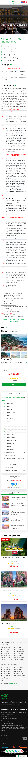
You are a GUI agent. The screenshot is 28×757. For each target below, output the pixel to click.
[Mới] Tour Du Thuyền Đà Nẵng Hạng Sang (13, 460)
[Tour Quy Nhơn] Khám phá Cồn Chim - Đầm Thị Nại (13, 558)
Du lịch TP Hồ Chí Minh (11, 440)
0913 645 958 (6, 716)
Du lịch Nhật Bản (6, 673)
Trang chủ (11, 28)
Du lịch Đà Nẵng (9, 403)
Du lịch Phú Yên (9, 425)
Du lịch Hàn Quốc (6, 671)
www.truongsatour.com (8, 723)
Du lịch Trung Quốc (6, 669)
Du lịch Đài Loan (6, 679)
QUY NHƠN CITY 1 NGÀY (9, 624)
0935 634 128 (6, 718)
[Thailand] (26, 2)
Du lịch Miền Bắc (10, 449)
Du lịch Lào (4, 681)
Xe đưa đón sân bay (20, 675)
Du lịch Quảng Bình (10, 413)
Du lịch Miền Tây (10, 431)
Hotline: (14, 480)
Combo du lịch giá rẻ (9, 455)
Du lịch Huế (8, 406)
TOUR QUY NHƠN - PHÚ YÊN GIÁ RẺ (12, 591)
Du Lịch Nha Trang (10, 419)
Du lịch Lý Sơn (9, 416)
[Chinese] (24, 2)
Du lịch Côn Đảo (9, 446)
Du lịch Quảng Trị (10, 443)
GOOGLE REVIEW (13, 683)
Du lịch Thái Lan (6, 667)
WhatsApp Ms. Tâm (12, 751)
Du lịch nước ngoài (9, 452)
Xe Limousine (18, 669)
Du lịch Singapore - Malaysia (6, 676)
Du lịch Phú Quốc (10, 434)
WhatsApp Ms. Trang (9, 751)
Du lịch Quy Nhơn (15, 31)
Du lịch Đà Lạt (9, 422)
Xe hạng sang (18, 671)
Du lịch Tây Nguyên (10, 437)
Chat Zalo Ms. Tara (15, 751)
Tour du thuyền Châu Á (10, 464)
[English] (22, 2)
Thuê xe (16, 665)
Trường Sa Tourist (6, 751)
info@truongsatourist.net (15, 487)
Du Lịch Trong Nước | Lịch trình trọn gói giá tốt (15, 29)
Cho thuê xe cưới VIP (20, 673)
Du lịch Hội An (9, 409)
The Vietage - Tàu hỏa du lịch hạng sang (14, 470)
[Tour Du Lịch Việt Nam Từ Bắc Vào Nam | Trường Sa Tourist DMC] (14, 2)
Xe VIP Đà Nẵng (8, 467)
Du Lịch (17, 28)
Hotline (21, 751)
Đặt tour (14, 384)
